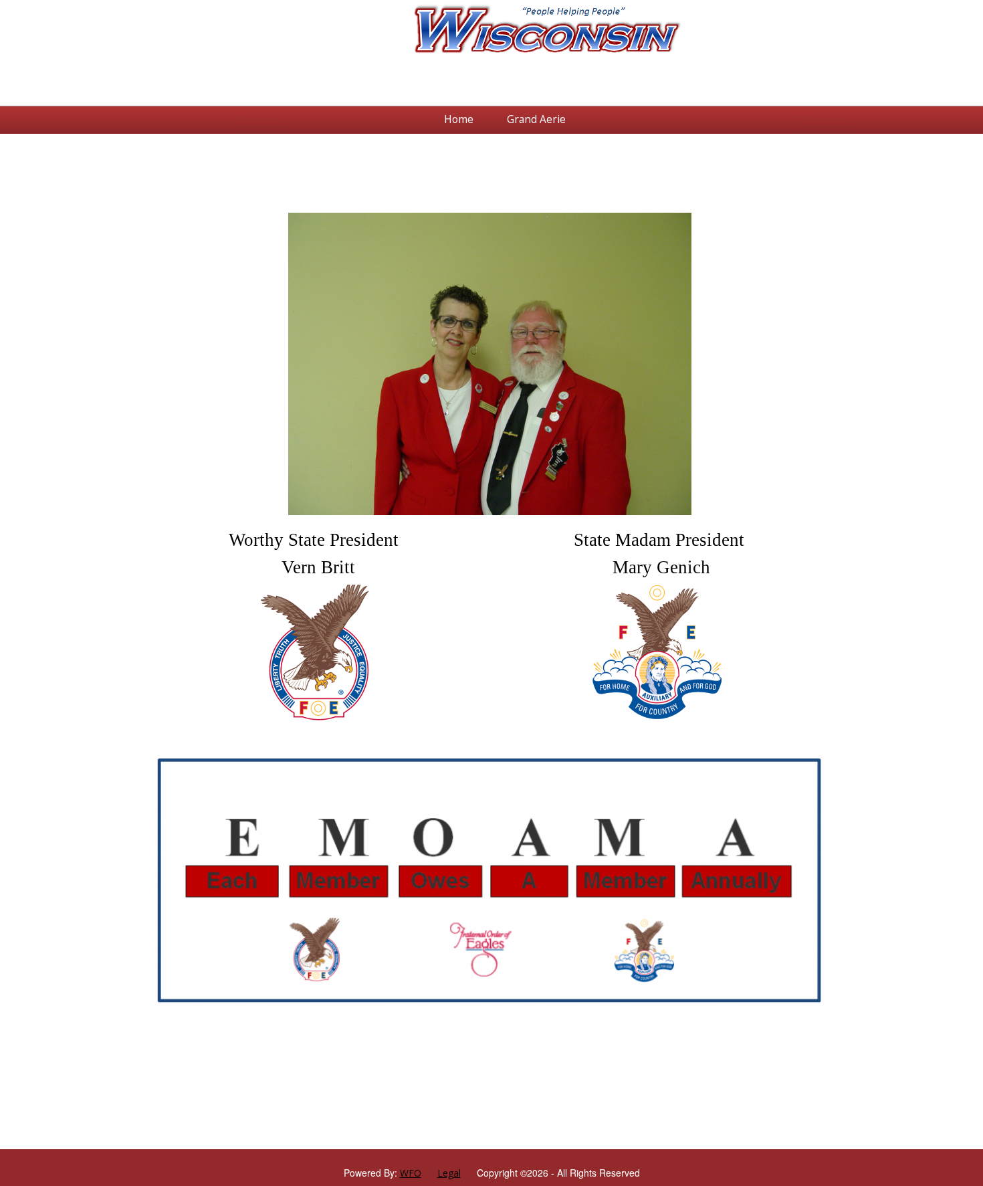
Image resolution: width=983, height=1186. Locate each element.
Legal (449, 1173)
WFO (410, 1173)
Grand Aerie (536, 119)
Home (458, 119)
